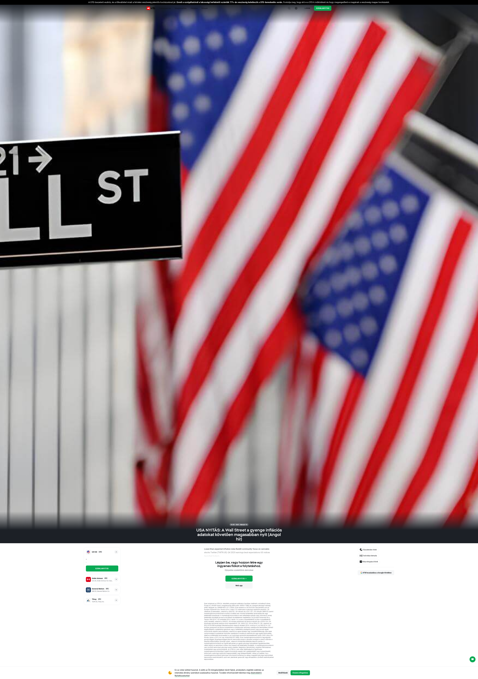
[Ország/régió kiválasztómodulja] (296, 8)
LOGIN (307, 8)
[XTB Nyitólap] (151, 8)
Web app (239, 585)
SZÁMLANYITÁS (322, 8)
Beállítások (283, 673)
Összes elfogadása (300, 673)
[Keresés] (289, 8)
